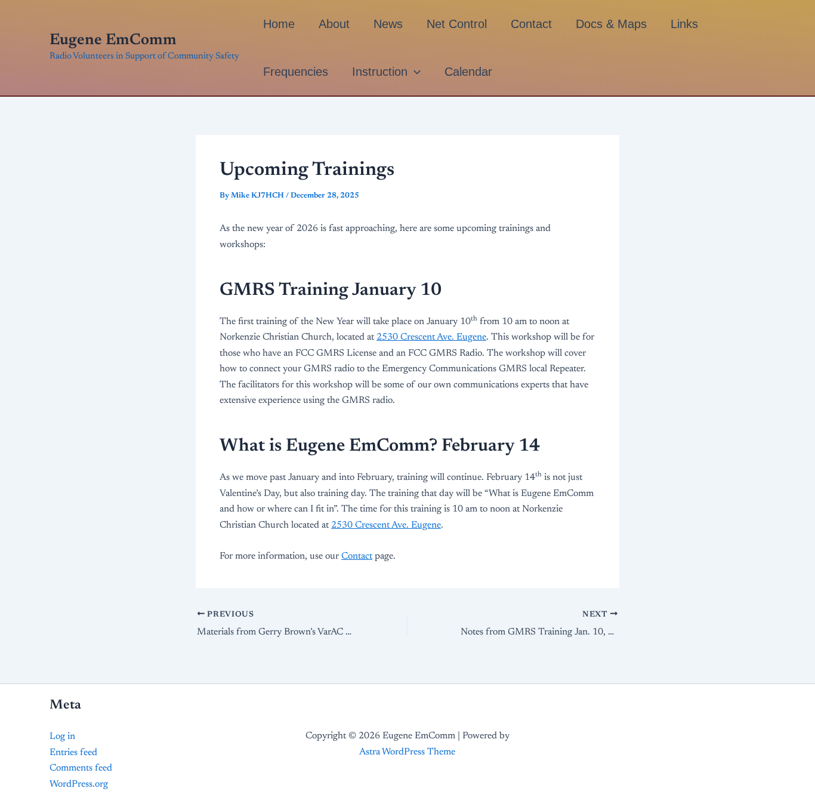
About (334, 23)
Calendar (468, 71)
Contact (531, 23)
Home (279, 23)
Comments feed (81, 768)
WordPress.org (79, 784)
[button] (414, 72)
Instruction (379, 71)
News (388, 23)
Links (684, 23)
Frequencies (295, 71)
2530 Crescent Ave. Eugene (431, 337)
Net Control (457, 23)
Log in (62, 736)
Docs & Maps (611, 23)
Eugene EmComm (113, 40)
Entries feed (73, 752)
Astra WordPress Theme (407, 752)
